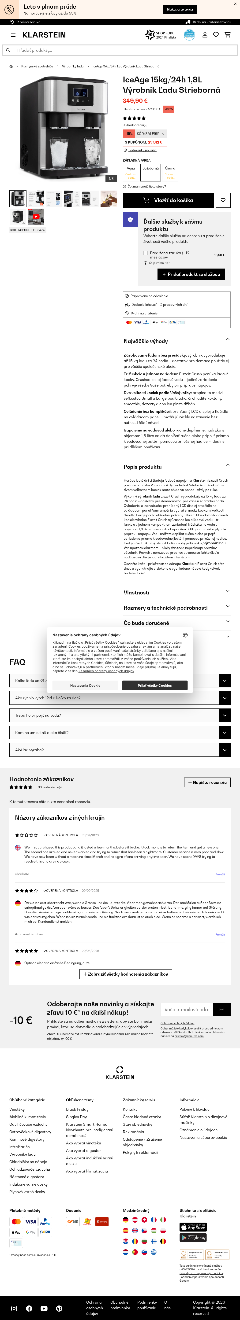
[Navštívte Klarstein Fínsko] (154, 1241)
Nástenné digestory (26, 1176)
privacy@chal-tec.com (189, 1036)
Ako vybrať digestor (83, 1150)
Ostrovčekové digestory (30, 1131)
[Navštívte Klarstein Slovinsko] (144, 1252)
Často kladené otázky (142, 1116)
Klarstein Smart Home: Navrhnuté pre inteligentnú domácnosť (89, 1130)
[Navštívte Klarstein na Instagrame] (14, 1309)
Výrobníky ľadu (73, 66)
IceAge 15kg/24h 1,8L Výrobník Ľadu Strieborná (126, 66)
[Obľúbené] (216, 35)
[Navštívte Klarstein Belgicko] (163, 1241)
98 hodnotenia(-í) (135, 125)
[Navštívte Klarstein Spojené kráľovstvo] (135, 1230)
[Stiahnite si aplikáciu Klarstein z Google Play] (193, 1237)
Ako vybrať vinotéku (83, 1143)
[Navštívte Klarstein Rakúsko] (135, 1220)
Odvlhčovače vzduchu (28, 1124)
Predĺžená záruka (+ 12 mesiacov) (169, 255)
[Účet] (204, 35)
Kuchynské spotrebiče (37, 66)
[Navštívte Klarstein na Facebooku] (29, 1309)
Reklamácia (133, 1131)
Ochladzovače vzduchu (29, 1169)
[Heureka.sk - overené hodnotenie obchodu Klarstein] (189, 34)
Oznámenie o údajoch (199, 1130)
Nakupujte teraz (180, 9)
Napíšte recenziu (209, 782)
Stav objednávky (137, 1124)
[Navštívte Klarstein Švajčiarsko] (144, 1220)
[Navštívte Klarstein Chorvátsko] (125, 1241)
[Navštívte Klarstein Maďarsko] (154, 1230)
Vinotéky (17, 1109)
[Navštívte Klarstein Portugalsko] (135, 1252)
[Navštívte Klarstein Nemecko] (125, 1220)
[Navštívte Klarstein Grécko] (154, 1252)
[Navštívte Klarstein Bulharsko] (144, 1241)
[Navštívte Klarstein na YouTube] (44, 1309)
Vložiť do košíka (173, 200)
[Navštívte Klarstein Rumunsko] (135, 1241)
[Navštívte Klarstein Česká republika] (144, 1230)
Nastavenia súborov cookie (203, 1137)
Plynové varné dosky (27, 1191)
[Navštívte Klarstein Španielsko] (125, 1230)
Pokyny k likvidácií (195, 1109)
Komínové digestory (26, 1139)
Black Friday (77, 1109)
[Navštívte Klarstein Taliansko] (163, 1220)
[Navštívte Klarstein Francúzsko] (154, 1220)
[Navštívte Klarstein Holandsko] (125, 1252)
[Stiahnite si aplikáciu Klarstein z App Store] (193, 1227)
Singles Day (76, 1116)
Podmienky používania (194, 1277)
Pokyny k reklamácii (140, 1152)
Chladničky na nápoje (28, 1161)
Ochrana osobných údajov (177, 1023)
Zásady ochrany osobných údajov (201, 1273)
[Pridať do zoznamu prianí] (223, 200)
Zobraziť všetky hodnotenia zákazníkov (127, 974)
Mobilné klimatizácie (27, 1116)
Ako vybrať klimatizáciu (87, 1171)
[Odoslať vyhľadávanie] (8, 50)
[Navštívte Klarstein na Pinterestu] (59, 1309)
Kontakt (130, 1109)
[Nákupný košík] (227, 35)
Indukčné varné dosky (28, 1184)
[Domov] (15, 66)
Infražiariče (19, 1146)
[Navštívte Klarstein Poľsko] (163, 1230)
